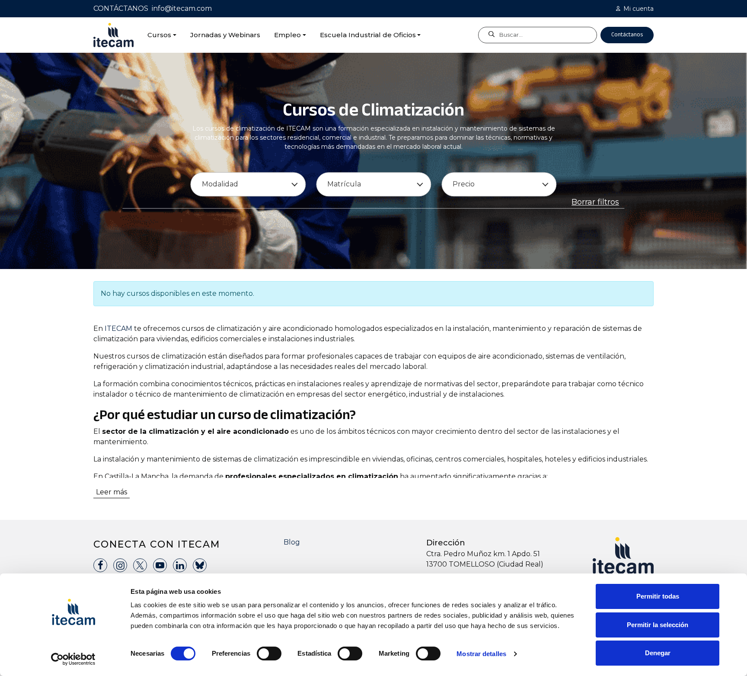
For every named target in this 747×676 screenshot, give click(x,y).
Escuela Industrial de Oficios (368, 35)
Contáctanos (627, 34)
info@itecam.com (182, 8)
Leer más (111, 492)
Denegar (657, 653)
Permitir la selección (657, 624)
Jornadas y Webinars (225, 35)
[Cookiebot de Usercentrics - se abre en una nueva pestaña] (73, 659)
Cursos (159, 35)
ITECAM (118, 328)
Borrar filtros (595, 202)
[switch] (269, 653)
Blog (292, 542)
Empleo (287, 35)
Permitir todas (657, 596)
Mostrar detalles (481, 653)
